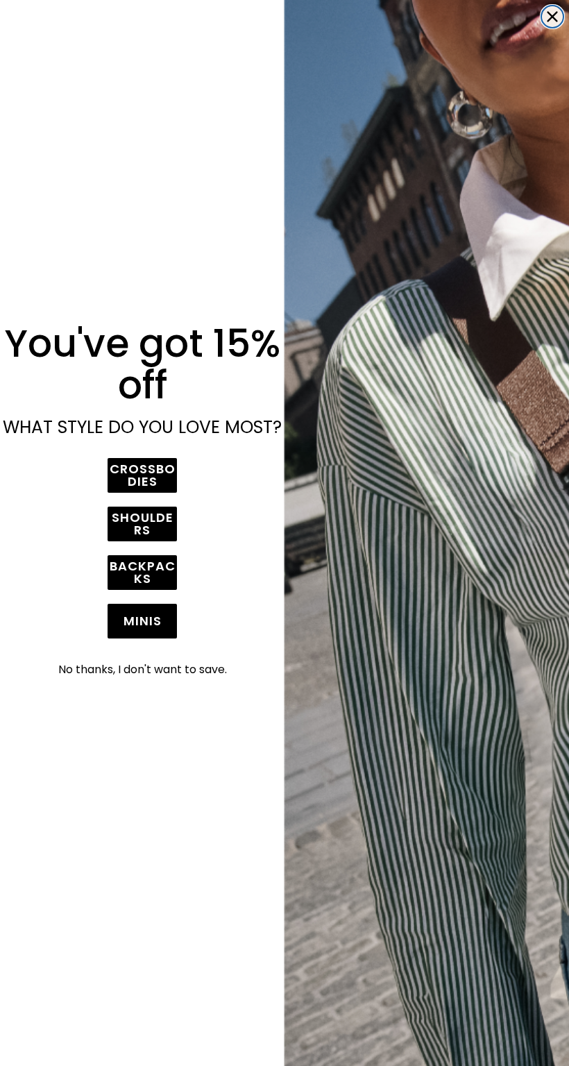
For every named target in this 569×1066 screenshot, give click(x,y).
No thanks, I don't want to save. (142, 669)
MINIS (143, 620)
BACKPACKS (143, 572)
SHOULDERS (142, 524)
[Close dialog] (552, 17)
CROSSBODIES (143, 475)
